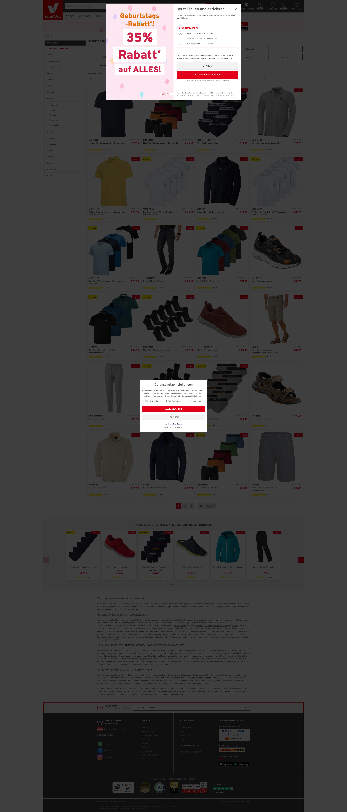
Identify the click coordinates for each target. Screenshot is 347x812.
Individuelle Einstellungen (173, 424)
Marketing (196, 401)
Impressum (167, 427)
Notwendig (153, 401)
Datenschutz (179, 427)
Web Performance (175, 401)
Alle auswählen (173, 409)
